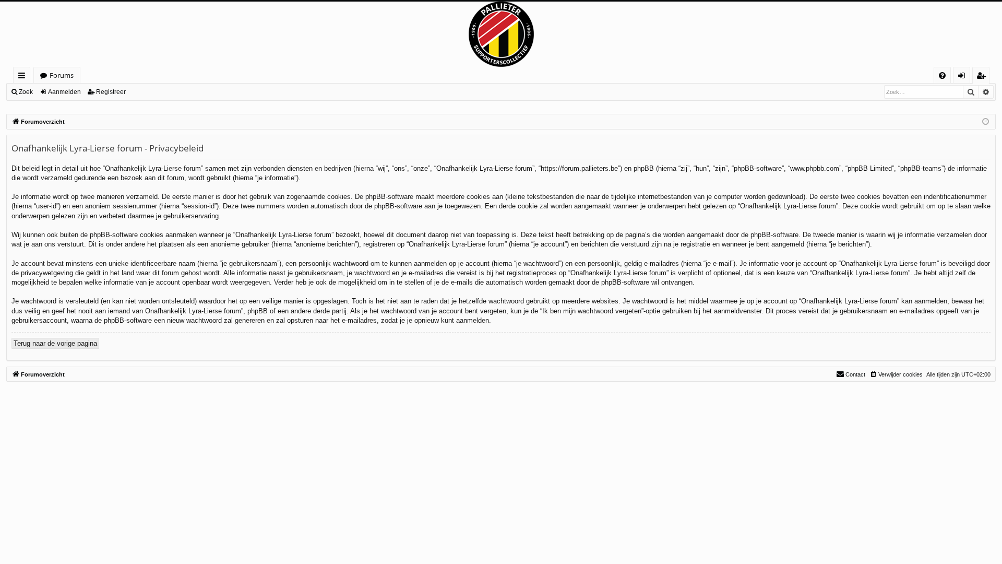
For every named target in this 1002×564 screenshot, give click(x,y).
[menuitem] (942, 75)
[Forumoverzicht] (501, 34)
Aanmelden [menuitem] (964, 77)
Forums (62, 75)
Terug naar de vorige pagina (55, 343)
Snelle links (24, 77)
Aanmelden (64, 92)
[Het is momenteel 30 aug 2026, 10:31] (985, 122)
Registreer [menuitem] (983, 77)
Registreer (111, 92)
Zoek (26, 92)
